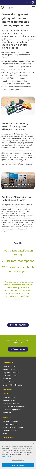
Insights (6, 393)
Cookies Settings (18, 460)
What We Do (8, 363)
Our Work (7, 390)
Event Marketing (9, 366)
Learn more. (6, 456)
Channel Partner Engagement (14, 406)
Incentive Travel (9, 369)
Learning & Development (12, 385)
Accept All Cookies (18, 465)
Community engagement (12, 424)
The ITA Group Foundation (13, 427)
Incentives (7, 379)
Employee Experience (11, 373)
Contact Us (8, 437)
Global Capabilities (10, 430)
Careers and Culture (10, 421)
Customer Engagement (12, 410)
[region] (18, 455)
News (5, 433)
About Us (7, 417)
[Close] (34, 444)
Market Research (9, 382)
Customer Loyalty (9, 376)
